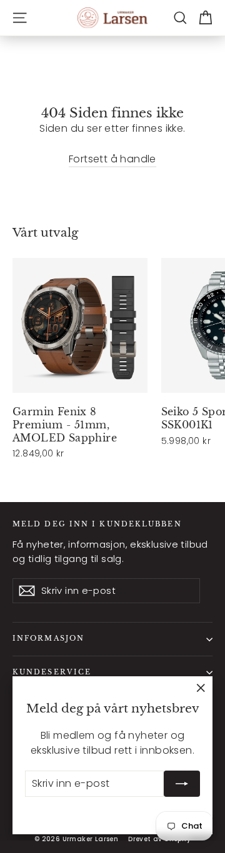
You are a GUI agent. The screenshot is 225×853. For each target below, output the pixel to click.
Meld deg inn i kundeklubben (97, 524)
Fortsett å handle (112, 159)
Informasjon (48, 638)
